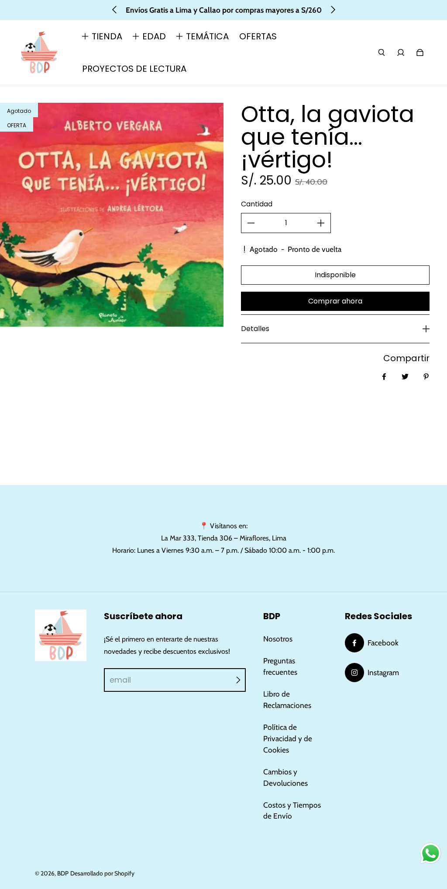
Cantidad (256, 204)
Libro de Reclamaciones (287, 699)
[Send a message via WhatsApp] (431, 853)
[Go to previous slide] (115, 9)
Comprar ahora (335, 301)
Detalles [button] (255, 329)
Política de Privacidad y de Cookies (287, 738)
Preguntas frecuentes (280, 666)
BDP (63, 873)
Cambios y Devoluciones (285, 777)
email (120, 680)
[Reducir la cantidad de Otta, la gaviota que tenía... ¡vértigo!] (251, 223)
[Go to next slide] (333, 9)
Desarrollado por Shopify (102, 873)
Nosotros (277, 638)
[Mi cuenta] (400, 52)
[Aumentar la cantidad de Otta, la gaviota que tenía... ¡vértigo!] (320, 223)
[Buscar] (381, 52)
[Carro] (420, 52)
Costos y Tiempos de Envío (292, 810)
